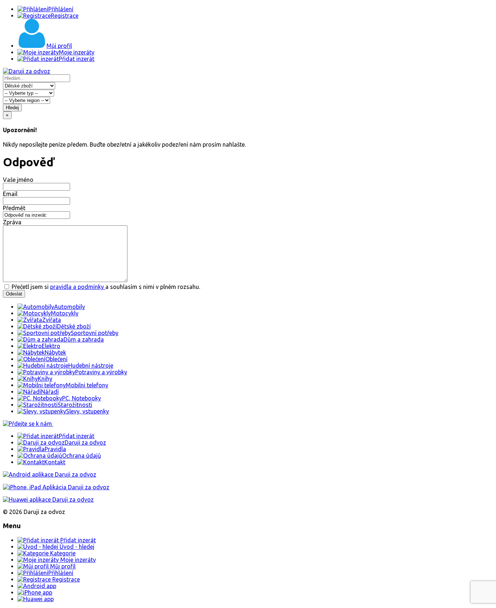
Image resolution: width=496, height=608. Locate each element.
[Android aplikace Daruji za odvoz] (49, 474)
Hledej (12, 107)
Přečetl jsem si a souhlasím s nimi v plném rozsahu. (105, 286)
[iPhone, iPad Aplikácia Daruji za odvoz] (56, 487)
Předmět (14, 208)
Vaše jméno (18, 179)
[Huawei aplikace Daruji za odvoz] (48, 499)
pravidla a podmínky (77, 286)
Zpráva (12, 222)
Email (10, 194)
